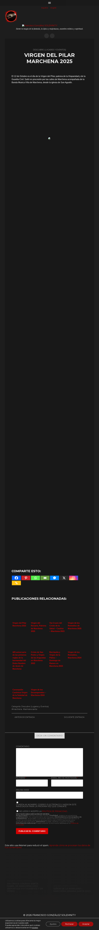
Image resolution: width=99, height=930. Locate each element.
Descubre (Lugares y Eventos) (35, 706)
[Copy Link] (16, 583)
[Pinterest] (25, 578)
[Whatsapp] (35, 578)
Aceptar (85, 924)
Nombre (21, 778)
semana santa (30, 709)
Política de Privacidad (54, 811)
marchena (17, 709)
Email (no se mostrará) (64, 778)
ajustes (35, 928)
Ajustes (53, 924)
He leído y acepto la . (43, 811)
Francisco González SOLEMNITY (54, 915)
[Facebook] (16, 578)
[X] (64, 578)
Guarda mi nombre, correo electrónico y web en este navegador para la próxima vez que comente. (46, 805)
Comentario (22, 746)
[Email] (45, 578)
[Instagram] (73, 578)
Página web (22, 790)
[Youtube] (52, 35)
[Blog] (46, 35)
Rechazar (69, 924)
